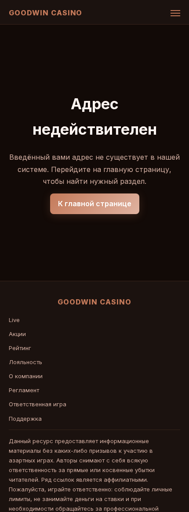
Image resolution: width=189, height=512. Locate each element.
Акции (17, 333)
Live (14, 319)
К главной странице (94, 203)
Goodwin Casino (45, 12)
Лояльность (25, 361)
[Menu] (175, 13)
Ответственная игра (37, 404)
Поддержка (25, 418)
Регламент (24, 390)
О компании (26, 376)
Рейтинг (20, 347)
